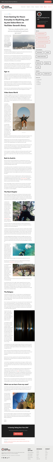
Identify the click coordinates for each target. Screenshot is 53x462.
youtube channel (6, 218)
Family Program (30, 455)
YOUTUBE (39, 63)
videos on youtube (24, 178)
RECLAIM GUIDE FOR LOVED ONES (43, 41)
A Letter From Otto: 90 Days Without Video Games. (17, 439)
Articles (38, 452)
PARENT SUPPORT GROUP (42, 56)
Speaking (29, 458)
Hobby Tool (38, 458)
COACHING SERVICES (41, 33)
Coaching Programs (30, 452)
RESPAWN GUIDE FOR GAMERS (43, 37)
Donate (46, 454)
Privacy (7, 455)
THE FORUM (40, 52)
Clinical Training (30, 457)
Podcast (38, 454)
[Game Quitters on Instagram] (3, 457)
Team (46, 457)
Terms (9, 455)
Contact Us (39, 84)
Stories (38, 457)
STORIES (38, 73)
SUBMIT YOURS (47, 73)
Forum (46, 455)
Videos (38, 455)
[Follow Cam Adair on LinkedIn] (7, 457)
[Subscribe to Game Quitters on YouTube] (5, 457)
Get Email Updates (17, 455)
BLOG (38, 67)
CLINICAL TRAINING (41, 45)
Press (46, 458)
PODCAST (47, 63)
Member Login (39, 79)
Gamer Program (30, 454)
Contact (46, 452)
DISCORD (47, 52)
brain (18, 371)
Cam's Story (39, 82)
